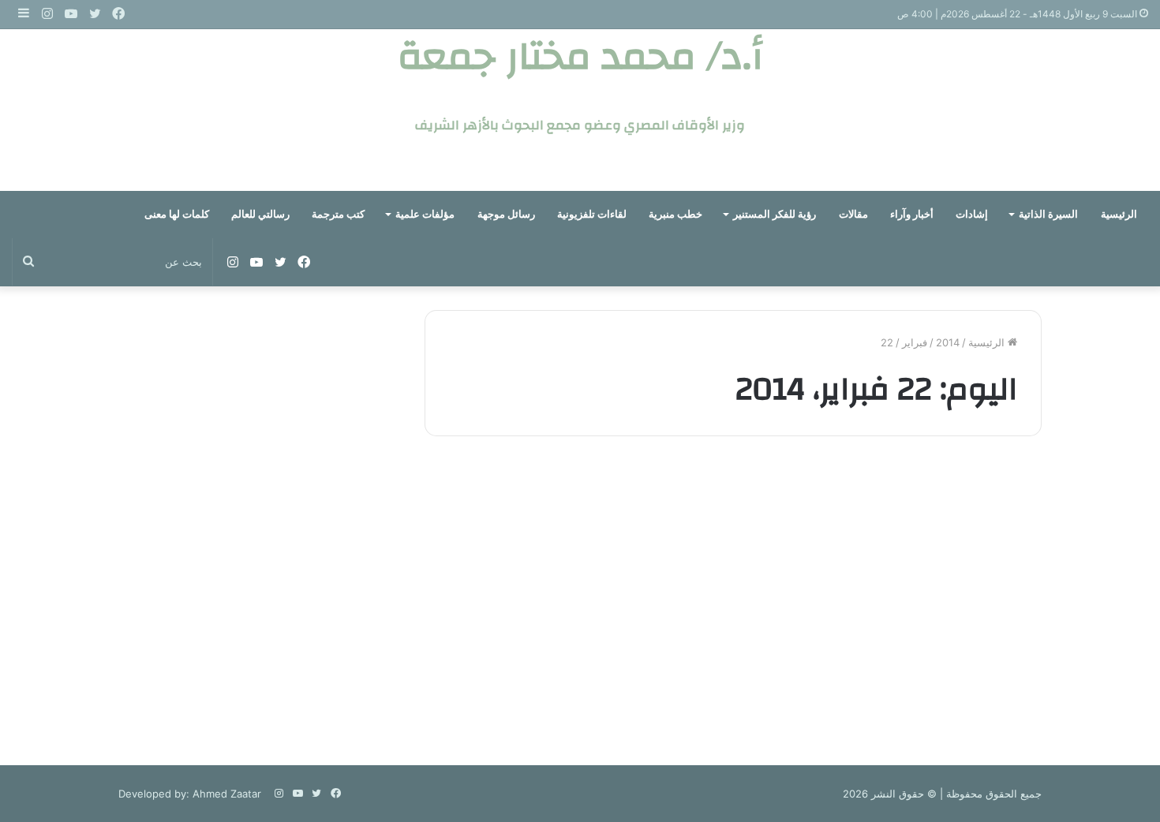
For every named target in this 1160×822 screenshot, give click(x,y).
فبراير (914, 342)
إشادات (972, 214)
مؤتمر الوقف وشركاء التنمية (917, 513)
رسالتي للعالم (260, 214)
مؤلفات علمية (425, 214)
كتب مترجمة (338, 214)
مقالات (853, 214)
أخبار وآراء (912, 214)
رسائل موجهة (506, 214)
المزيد (992, 662)
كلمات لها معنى (176, 214)
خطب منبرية (675, 214)
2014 (948, 342)
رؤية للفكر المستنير (774, 214)
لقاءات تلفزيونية (592, 214)
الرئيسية (1119, 214)
